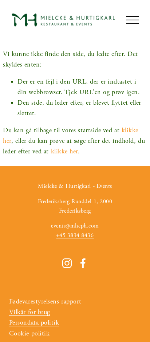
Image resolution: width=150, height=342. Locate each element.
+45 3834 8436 (75, 235)
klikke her (64, 151)
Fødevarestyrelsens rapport (45, 301)
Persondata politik (34, 322)
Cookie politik (29, 333)
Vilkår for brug (29, 312)
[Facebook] (83, 263)
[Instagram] (67, 263)
